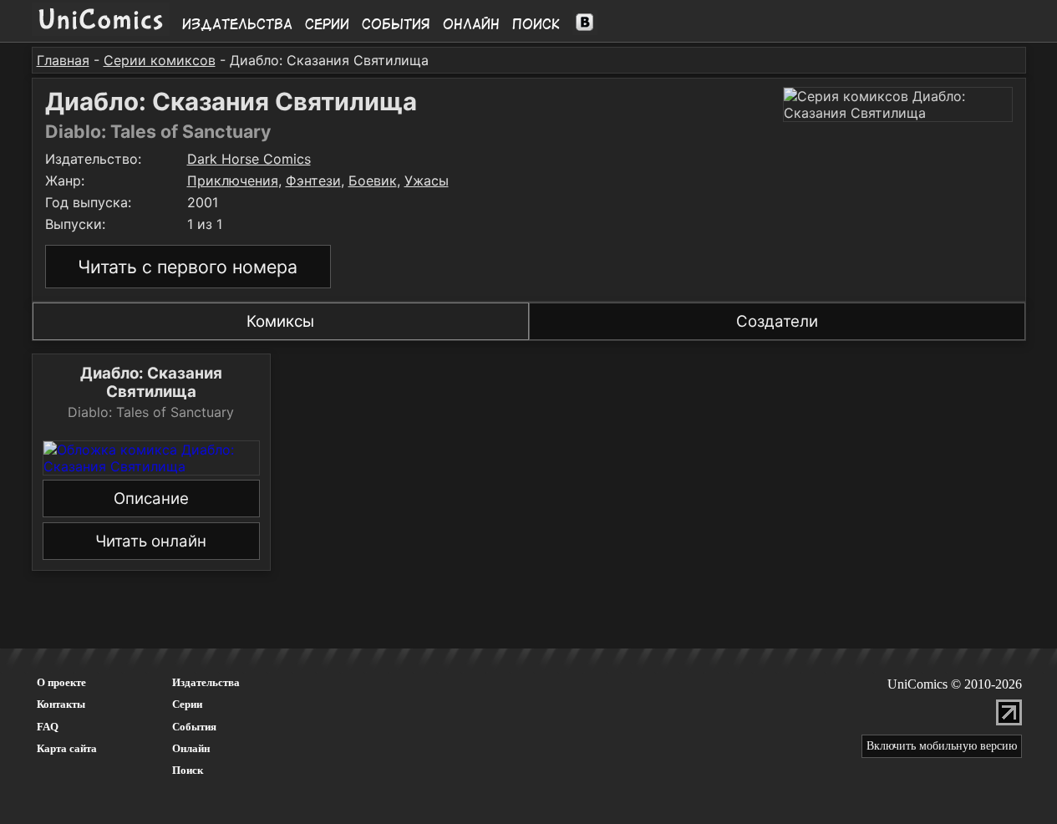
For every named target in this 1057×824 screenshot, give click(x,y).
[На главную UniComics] (101, 31)
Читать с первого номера (187, 266)
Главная (63, 60)
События (396, 24)
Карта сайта (67, 748)
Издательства (237, 24)
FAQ (47, 726)
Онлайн (471, 24)
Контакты (61, 704)
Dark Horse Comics (249, 158)
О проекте (61, 682)
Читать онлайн (150, 541)
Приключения (232, 180)
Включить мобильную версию (941, 746)
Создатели (777, 321)
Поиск (536, 24)
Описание (151, 498)
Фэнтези (313, 180)
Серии (327, 24)
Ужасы (426, 180)
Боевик (372, 180)
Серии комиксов (160, 60)
